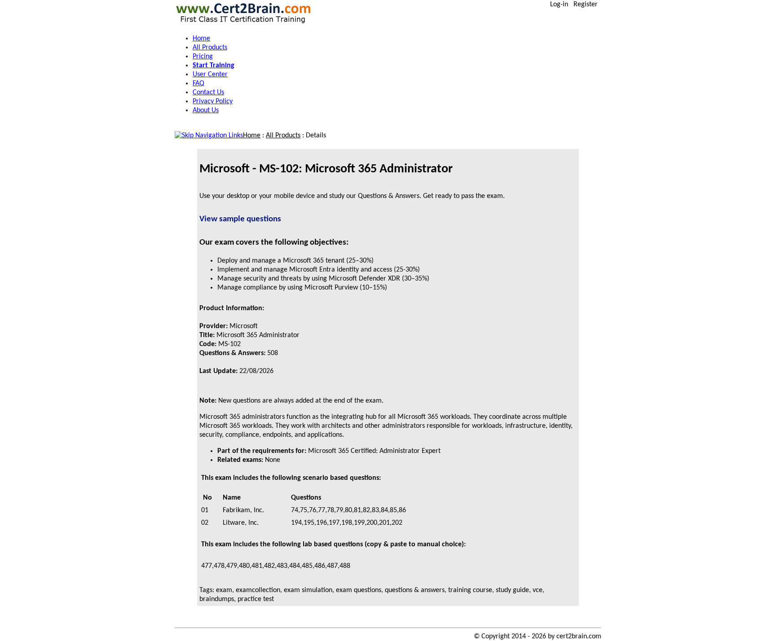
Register (585, 4)
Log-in (559, 4)
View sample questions (240, 219)
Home (251, 135)
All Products (283, 135)
